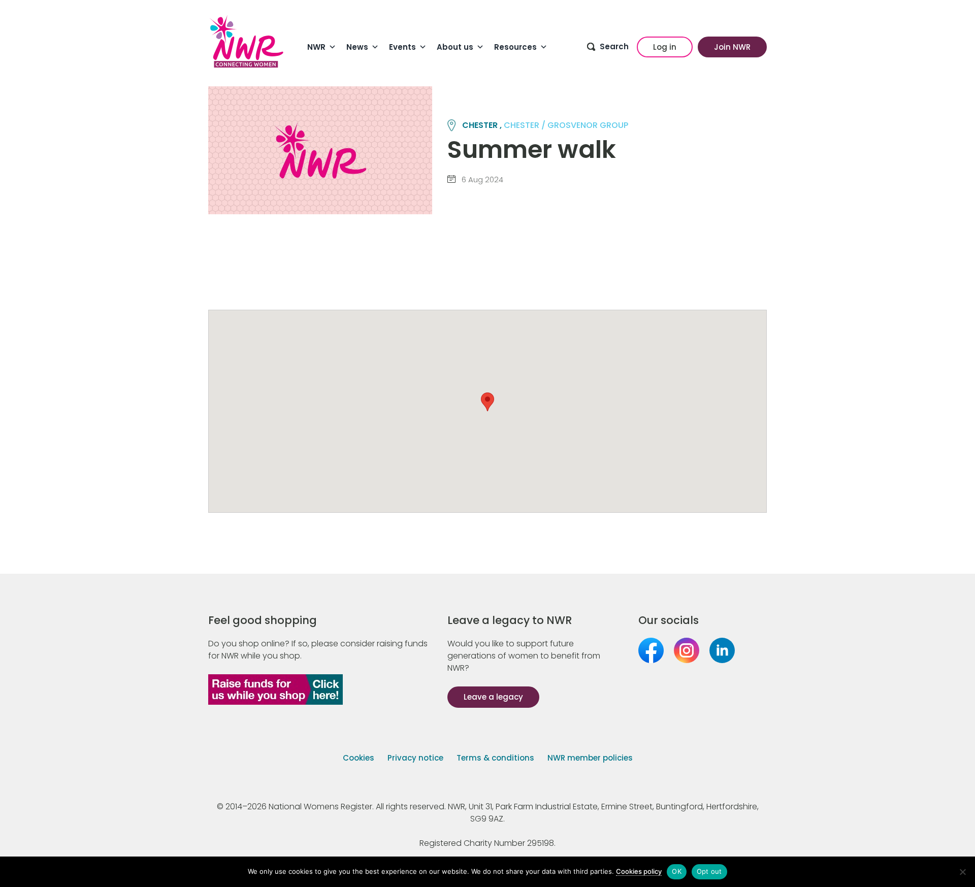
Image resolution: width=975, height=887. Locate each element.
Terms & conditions (495, 757)
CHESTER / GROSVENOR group (566, 125)
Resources (515, 47)
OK (676, 871)
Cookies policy (639, 871)
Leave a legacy (493, 697)
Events (402, 47)
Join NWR (732, 47)
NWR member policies (590, 757)
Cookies (358, 757)
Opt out (709, 871)
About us (455, 47)
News (357, 47)
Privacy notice (415, 757)
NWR (316, 47)
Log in (664, 47)
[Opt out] (962, 872)
